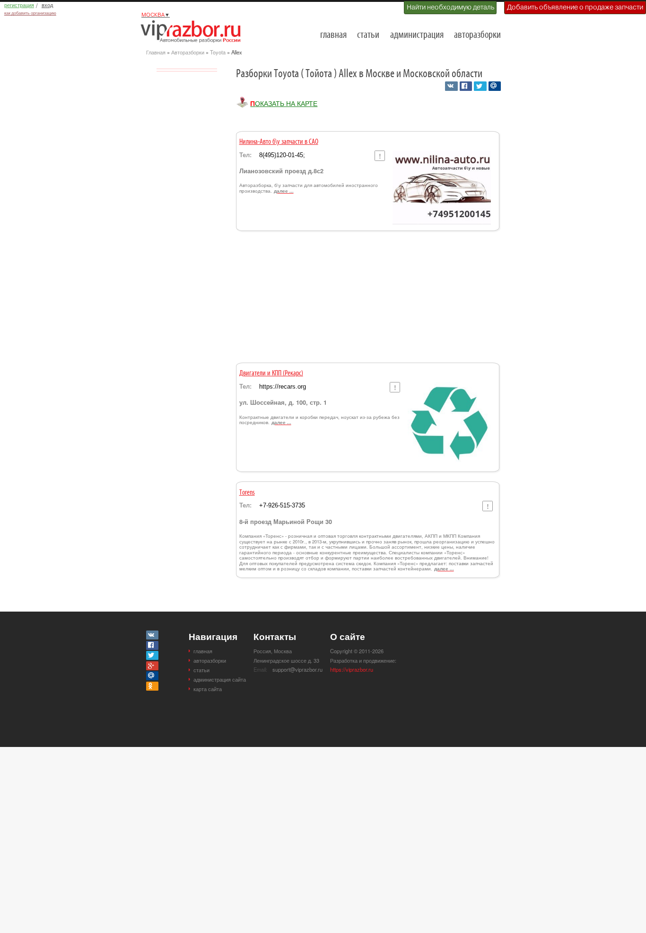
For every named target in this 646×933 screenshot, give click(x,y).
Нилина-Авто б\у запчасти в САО (278, 142)
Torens (247, 493)
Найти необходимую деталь (450, 7)
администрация (417, 35)
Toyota (218, 52)
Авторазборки (187, 52)
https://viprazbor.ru (351, 669)
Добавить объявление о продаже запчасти (575, 7)
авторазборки (477, 35)
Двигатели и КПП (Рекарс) (271, 373)
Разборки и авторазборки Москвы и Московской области (193, 31)
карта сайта (207, 689)
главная (333, 35)
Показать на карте (283, 103)
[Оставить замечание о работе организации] (379, 156)
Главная (156, 52)
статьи (368, 35)
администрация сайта (219, 679)
